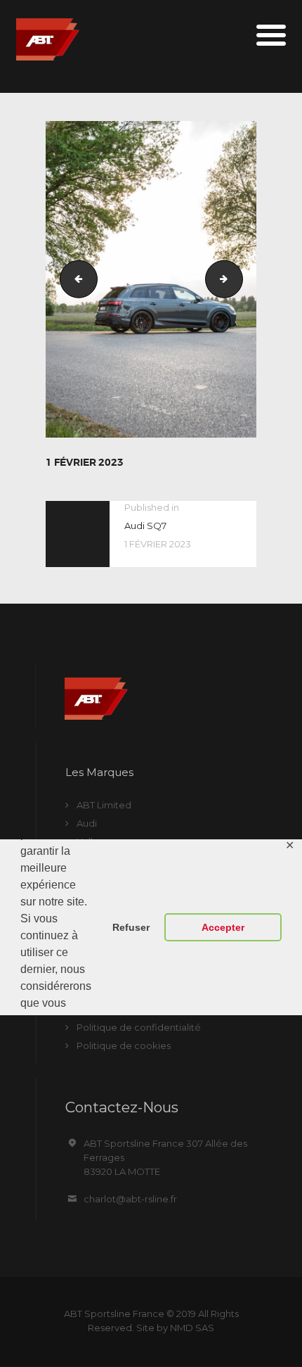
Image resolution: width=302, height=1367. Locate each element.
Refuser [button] (131, 927)
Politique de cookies (124, 1045)
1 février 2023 (85, 462)
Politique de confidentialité (139, 1027)
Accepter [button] (223, 927)
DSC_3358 (238, 278)
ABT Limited (104, 804)
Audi (87, 823)
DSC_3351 (74, 278)
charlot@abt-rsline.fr (130, 1198)
